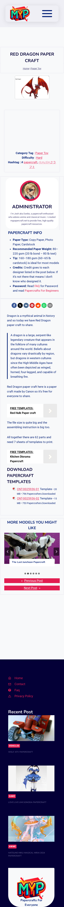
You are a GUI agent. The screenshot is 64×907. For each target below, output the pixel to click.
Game (12, 796)
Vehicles (14, 746)
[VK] (26, 305)
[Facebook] (14, 305)
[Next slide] (56, 552)
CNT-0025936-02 (28, 498)
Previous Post (33, 580)
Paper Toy (36, 68)
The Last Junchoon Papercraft (28, 562)
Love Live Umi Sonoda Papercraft (27, 802)
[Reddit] (38, 305)
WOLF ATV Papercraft (20, 752)
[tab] (25, 573)
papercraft (30, 162)
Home (26, 68)
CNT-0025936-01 (28, 489)
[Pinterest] (32, 305)
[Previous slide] (7, 552)
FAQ (37, 286)
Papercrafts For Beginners (42, 290)
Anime (12, 846)
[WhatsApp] (44, 305)
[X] (20, 305)
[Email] (50, 305)
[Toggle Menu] (47, 13)
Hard (39, 157)
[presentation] (32, 548)
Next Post (30, 588)
